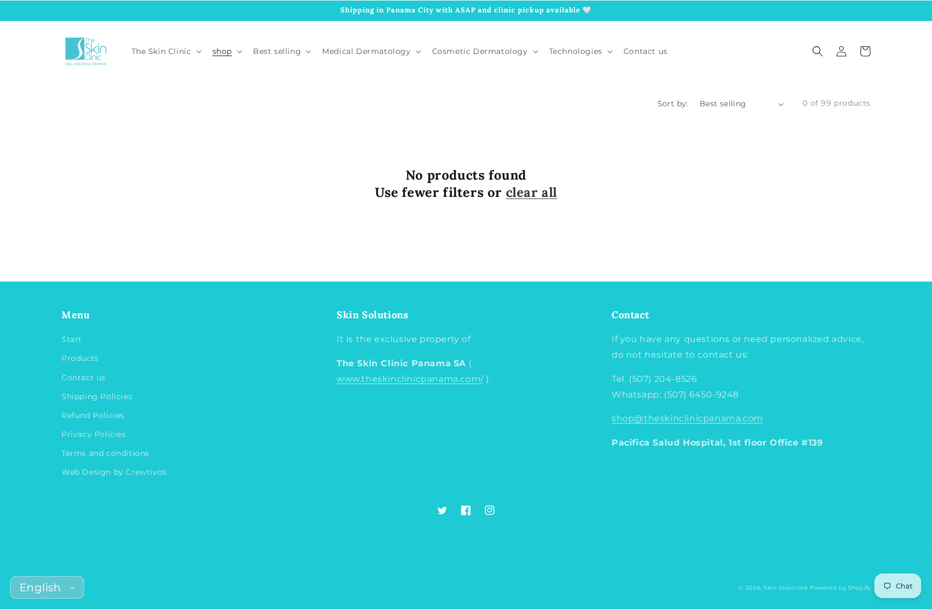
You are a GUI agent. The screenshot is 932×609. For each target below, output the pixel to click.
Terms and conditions (105, 453)
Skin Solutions (786, 587)
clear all (531, 192)
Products (80, 358)
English (40, 587)
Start (71, 339)
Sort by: (672, 103)
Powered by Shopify (840, 587)
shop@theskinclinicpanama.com (687, 418)
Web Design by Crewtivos (114, 472)
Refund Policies (93, 415)
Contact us (83, 377)
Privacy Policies (93, 434)
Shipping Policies (96, 396)
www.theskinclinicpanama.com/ (410, 379)
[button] (818, 51)
